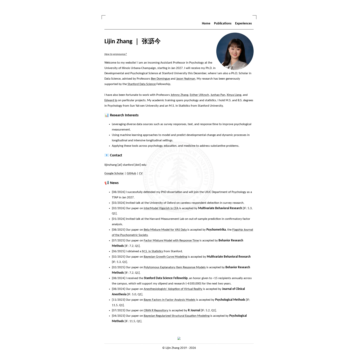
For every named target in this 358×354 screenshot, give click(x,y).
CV (141, 173)
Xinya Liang (234, 95)
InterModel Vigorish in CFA (161, 208)
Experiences (243, 23)
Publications (222, 23)
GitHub (131, 173)
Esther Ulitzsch (199, 95)
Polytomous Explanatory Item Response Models (175, 267)
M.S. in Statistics (152, 251)
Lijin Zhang (172, 348)
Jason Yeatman (185, 78)
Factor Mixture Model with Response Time (171, 240)
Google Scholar (114, 173)
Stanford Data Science (142, 84)
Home (206, 23)
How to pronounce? (115, 54)
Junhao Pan (218, 95)
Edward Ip (110, 100)
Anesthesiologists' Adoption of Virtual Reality (173, 289)
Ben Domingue (160, 78)
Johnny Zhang (179, 95)
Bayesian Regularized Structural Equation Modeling (177, 315)
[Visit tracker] (179, 339)
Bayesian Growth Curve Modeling (165, 256)
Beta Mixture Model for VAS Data (165, 229)
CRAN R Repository (156, 310)
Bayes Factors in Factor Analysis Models (169, 299)
